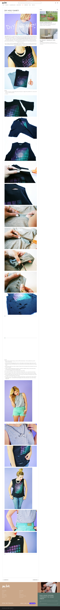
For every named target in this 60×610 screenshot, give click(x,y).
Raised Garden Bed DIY (46, 22)
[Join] (57, 603)
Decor (3, 593)
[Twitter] (22, 603)
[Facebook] (21, 603)
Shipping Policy (21, 594)
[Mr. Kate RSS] (57, 9)
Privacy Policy (21, 597)
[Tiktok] (24, 603)
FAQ (19, 593)
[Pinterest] (25, 603)
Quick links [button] (21, 590)
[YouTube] (28, 603)
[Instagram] (27, 603)
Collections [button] (4, 590)
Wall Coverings (4, 594)
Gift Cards (3, 597)
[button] (3, 5)
